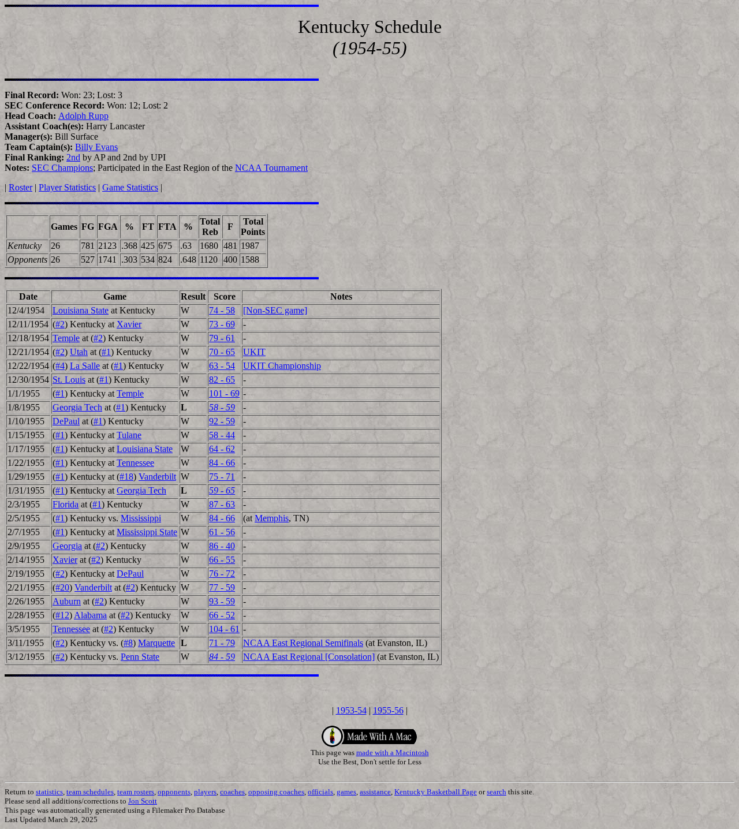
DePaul (66, 421)
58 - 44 (222, 435)
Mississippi (141, 518)
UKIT (254, 352)
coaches (232, 791)
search (496, 791)
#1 (106, 352)
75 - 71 (222, 476)
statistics (49, 791)
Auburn (67, 601)
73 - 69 (222, 324)
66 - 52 (222, 615)
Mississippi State (147, 532)
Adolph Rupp (83, 116)
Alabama (90, 615)
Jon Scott (142, 801)
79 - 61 (222, 338)
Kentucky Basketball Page (435, 791)
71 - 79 (222, 643)
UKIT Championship (282, 366)
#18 (126, 476)
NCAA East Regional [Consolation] (309, 657)
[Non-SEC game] (275, 310)
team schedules (90, 791)
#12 (62, 615)
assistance (375, 791)
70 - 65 (222, 352)
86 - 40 (222, 546)
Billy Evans (96, 147)
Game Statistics (130, 187)
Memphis (272, 518)
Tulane (129, 435)
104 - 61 (224, 629)
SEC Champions (62, 168)
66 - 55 (222, 560)
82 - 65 (222, 379)
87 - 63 (222, 504)
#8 (128, 643)
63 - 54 (222, 366)
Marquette (156, 643)
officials (320, 791)
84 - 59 (222, 657)
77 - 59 (222, 587)
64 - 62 (222, 449)
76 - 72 (222, 573)
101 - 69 (224, 393)
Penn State (140, 657)
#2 (60, 324)
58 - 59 (222, 407)
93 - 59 (222, 601)
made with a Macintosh (392, 752)
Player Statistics (67, 187)
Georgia (67, 546)
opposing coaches (276, 791)
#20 (62, 587)
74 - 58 (222, 310)
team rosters (135, 791)
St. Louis (69, 379)
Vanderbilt (157, 476)
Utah (79, 352)
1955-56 (388, 710)
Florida (66, 504)
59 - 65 (222, 490)
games (346, 791)
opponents (174, 791)
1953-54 (351, 710)
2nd (73, 157)
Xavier (129, 324)
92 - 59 (222, 421)
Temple (66, 338)
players (205, 791)
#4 (60, 366)
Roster (20, 187)
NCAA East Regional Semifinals (303, 643)
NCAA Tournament (271, 168)
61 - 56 (222, 532)
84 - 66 (222, 463)
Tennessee (135, 463)
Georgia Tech (77, 407)
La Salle (85, 366)
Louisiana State (81, 310)
